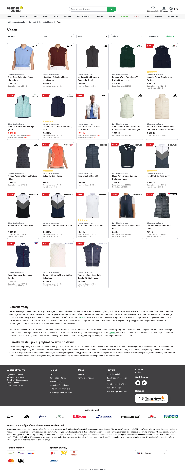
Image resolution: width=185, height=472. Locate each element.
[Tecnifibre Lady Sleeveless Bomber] (23, 255)
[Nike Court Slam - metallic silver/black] (92, 106)
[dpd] (54, 453)
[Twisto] (21, 453)
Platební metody (56, 382)
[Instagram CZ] (144, 382)
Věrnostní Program (114, 388)
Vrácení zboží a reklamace (60, 385)
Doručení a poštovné (58, 378)
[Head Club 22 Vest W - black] (23, 205)
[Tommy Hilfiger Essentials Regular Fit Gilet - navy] (92, 255)
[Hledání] (111, 9)
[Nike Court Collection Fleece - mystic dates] (57, 57)
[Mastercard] (11, 461)
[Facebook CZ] (137, 382)
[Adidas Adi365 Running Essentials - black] (92, 57)
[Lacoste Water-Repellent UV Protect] (162, 57)
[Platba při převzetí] (21, 461)
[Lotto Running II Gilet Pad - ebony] (162, 205)
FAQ (51, 374)
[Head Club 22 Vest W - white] (92, 205)
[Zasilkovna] (74, 453)
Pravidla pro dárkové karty (117, 384)
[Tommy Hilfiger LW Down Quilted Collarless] (57, 255)
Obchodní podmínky (114, 374)
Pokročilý (155, 36)
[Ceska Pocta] (64, 453)
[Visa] (31, 453)
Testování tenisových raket (60, 389)
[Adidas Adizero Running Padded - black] (23, 155)
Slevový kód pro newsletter (117, 391)
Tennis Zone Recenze (86, 378)
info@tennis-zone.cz (20, 380)
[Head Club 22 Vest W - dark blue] (57, 205)
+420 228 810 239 (23, 2)
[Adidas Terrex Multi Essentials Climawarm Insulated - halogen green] (127, 106)
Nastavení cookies (137, 371)
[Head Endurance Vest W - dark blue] (127, 205)
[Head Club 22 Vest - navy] (162, 155)
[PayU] (11, 453)
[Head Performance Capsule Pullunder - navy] (127, 155)
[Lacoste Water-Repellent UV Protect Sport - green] (127, 57)
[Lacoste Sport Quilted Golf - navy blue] (57, 106)
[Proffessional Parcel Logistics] (54, 461)
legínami (112, 333)
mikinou (83, 317)
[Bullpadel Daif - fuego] (57, 155)
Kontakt (81, 374)
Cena (45, 36)
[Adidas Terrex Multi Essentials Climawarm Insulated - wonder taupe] (162, 106)
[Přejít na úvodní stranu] (15, 9)
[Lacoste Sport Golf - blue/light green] (23, 106)
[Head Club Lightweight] (92, 155)
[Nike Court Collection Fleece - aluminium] (23, 57)
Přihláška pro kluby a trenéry (61, 392)
